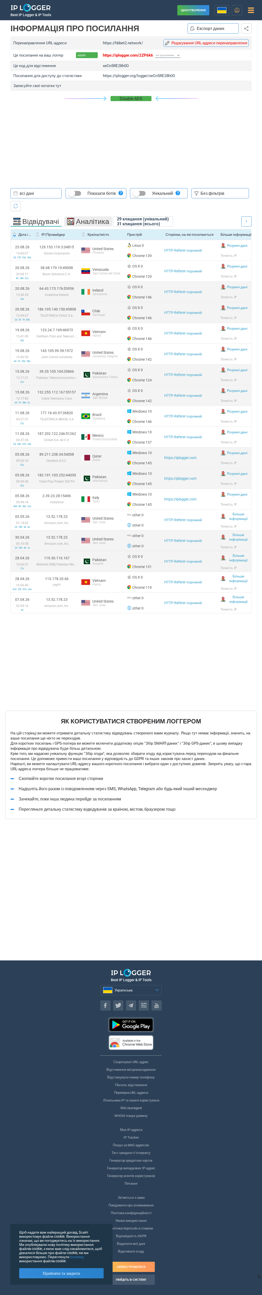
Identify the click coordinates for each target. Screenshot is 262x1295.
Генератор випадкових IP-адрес (131, 1168)
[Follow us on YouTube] (156, 1005)
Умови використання (131, 1221)
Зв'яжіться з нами (131, 1198)
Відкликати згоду (131, 1251)
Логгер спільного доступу (246, 28)
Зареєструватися (131, 1267)
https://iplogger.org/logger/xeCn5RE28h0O (139, 75)
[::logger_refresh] (15, 206)
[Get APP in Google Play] (131, 1024)
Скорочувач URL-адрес (131, 1062)
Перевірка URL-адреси (131, 1093)
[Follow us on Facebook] (105, 1005)
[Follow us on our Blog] (144, 1005)
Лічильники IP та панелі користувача (131, 1100)
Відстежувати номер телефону (131, 1077)
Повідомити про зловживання (131, 1205)
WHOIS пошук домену (131, 1116)
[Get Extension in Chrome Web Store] (131, 1042)
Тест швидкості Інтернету (131, 1153)
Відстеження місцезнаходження (131, 1070)
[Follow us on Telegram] (131, 1005)
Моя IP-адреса (131, 1130)
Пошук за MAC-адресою (131, 1145)
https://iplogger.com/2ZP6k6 (128, 55)
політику (77, 1257)
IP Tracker (131, 1137)
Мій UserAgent (131, 1108)
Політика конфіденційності (131, 1213)
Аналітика (92, 221)
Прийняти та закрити (61, 1273)
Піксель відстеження (131, 1085)
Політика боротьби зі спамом (131, 1228)
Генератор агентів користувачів (131, 1176)
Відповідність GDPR (131, 1236)
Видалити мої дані (131, 1244)
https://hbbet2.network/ (123, 43)
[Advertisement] (131, 139)
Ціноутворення (193, 10)
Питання (131, 1183)
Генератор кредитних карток (131, 1160)
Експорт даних (210, 28)
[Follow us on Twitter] (118, 1005)
